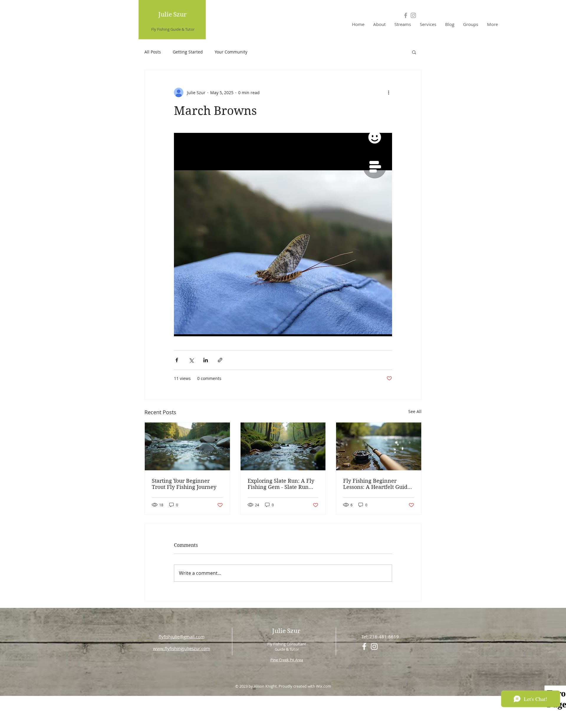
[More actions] (388, 92)
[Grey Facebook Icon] (405, 15)
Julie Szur (172, 14)
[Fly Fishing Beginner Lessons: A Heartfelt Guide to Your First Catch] (378, 446)
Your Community (231, 52)
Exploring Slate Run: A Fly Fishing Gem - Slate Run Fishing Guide (281, 484)
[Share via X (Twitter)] (191, 360)
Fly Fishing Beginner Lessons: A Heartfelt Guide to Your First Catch (376, 484)
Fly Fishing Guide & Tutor (173, 29)
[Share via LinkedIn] (205, 360)
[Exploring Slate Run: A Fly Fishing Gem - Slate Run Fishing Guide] (283, 446)
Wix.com (323, 686)
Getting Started (188, 52)
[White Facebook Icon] (364, 646)
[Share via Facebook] (177, 360)
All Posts (152, 52)
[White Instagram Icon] (374, 646)
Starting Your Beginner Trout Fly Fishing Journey (184, 484)
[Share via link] (220, 360)
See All (415, 411)
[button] (414, 52)
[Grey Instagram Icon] (413, 15)
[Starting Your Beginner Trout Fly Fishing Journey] (187, 446)
